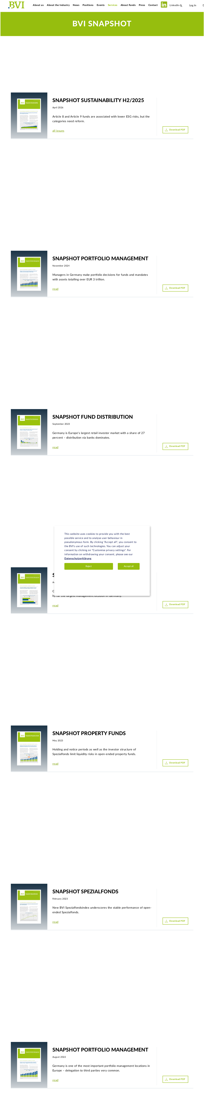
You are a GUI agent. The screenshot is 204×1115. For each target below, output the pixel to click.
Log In (192, 5)
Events (101, 5)
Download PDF (177, 130)
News (76, 5)
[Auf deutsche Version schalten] (199, 5)
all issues (58, 131)
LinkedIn (174, 5)
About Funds (128, 5)
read (55, 289)
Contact (153, 5)
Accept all (128, 566)
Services (112, 5)
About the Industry (58, 5)
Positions (88, 5)
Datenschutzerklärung (77, 558)
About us (38, 5)
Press (142, 5)
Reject (89, 566)
